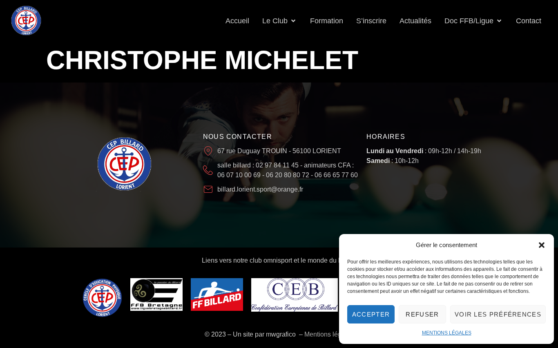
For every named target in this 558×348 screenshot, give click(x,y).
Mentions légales (329, 334)
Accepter (371, 314)
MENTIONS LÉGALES (446, 333)
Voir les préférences (498, 314)
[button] (542, 245)
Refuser (422, 314)
